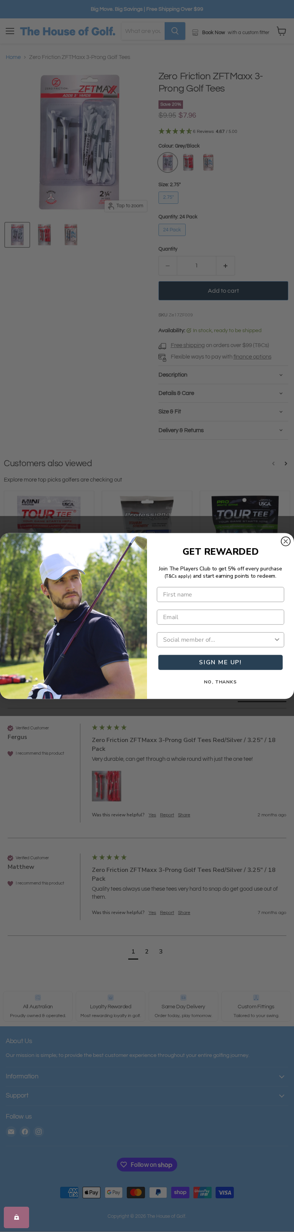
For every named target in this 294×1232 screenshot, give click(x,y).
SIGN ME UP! (220, 662)
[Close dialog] (286, 541)
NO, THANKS (220, 682)
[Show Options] (277, 639)
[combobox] (218, 639)
